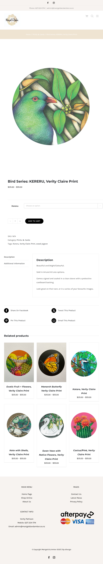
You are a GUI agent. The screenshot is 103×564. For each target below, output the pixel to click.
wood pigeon (42, 244)
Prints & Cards (23, 240)
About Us (27, 501)
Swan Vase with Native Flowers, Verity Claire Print (51, 455)
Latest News (76, 498)
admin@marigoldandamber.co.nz (60, 8)
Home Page (27, 494)
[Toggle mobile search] (92, 16)
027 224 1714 (30, 522)
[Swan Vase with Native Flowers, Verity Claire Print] (51, 406)
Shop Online (26, 498)
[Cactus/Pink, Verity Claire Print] (84, 406)
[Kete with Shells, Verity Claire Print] (19, 406)
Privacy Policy (76, 501)
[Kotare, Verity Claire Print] (84, 344)
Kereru (15, 206)
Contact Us (76, 494)
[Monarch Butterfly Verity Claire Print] (51, 344)
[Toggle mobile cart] (86, 16)
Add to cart (34, 221)
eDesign (68, 549)
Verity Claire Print (27, 244)
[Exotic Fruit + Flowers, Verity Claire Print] (19, 344)
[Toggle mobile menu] (97, 16)
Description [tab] (9, 257)
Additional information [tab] (14, 263)
